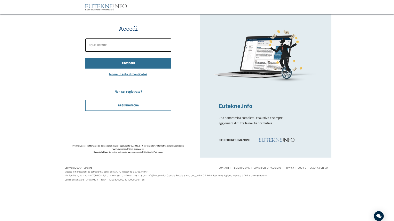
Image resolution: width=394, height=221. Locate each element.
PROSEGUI (128, 63)
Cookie (302, 168)
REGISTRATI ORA (128, 105)
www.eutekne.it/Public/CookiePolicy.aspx (145, 151)
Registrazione (241, 168)
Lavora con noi (319, 168)
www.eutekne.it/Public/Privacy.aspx (128, 148)
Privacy (289, 168)
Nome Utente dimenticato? (128, 74)
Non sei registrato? (128, 91)
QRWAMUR (92, 180)
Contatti (224, 168)
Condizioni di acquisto (267, 168)
